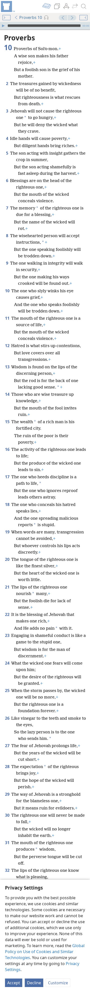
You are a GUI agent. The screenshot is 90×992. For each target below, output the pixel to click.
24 (7, 663)
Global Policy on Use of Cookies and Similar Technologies (44, 951)
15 (7, 421)
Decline (34, 983)
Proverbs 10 (30, 17)
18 (7, 504)
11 (7, 318)
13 (7, 367)
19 (7, 532)
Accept (13, 983)
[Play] (3, 26)
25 (7, 690)
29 (7, 794)
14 (7, 394)
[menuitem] (7, 6)
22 (7, 614)
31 (7, 842)
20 (7, 559)
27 (7, 745)
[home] (7, 6)
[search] (84, 6)
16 (7, 449)
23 (7, 635)
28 (7, 766)
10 (7, 291)
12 (7, 345)
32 (7, 870)
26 (7, 718)
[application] (45, 25)
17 (7, 477)
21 (7, 587)
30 (7, 815)
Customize (58, 983)
